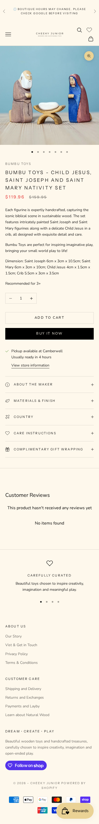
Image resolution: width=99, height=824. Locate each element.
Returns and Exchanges (24, 697)
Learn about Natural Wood (27, 714)
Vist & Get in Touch (21, 644)
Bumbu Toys (18, 164)
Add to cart (49, 317)
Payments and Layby (22, 706)
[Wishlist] (90, 29)
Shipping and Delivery (23, 688)
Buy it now (49, 333)
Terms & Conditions (21, 662)
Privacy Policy (16, 653)
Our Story (13, 636)
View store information (30, 365)
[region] (49, 576)
